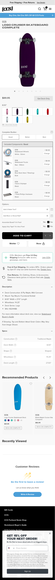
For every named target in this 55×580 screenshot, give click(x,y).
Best (44, 137)
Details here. (46, 269)
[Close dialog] (50, 533)
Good (11, 137)
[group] (27, 2)
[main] (27, 262)
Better (27, 137)
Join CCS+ (46, 257)
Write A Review (27, 494)
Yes (51, 222)
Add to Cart (22, 235)
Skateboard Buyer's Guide (15, 525)
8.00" (4, 105)
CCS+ (6, 515)
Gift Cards (8, 509)
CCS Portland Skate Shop (15, 520)
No (44, 222)
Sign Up (27, 571)
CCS (4, 21)
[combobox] (11, 548)
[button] (14, 91)
